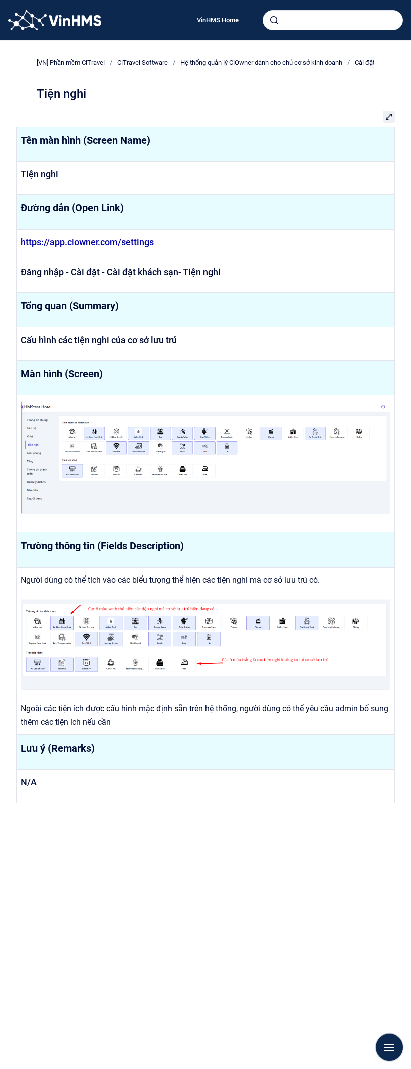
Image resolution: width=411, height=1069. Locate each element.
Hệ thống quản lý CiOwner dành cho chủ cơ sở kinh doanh (261, 62)
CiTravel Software (142, 62)
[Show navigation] (389, 1047)
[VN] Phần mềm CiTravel (71, 62)
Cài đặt (365, 62)
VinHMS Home (218, 20)
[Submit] (274, 20)
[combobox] (332, 20)
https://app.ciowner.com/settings (87, 242)
